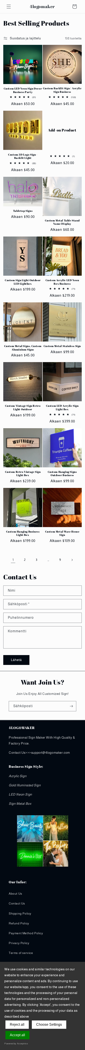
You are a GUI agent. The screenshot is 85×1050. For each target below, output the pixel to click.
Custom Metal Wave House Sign (62, 533)
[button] (9, 6)
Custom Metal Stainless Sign (62, 346)
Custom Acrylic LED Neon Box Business (62, 282)
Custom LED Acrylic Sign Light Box (62, 407)
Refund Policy (19, 923)
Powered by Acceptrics (16, 1043)
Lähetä (16, 660)
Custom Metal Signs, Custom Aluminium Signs (23, 347)
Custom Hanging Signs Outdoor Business (62, 473)
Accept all (17, 1035)
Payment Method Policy (26, 933)
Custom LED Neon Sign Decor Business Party (23, 90)
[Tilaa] (71, 706)
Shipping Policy (20, 913)
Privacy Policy (19, 943)
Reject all (17, 1024)
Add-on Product (62, 130)
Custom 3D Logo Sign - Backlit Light (22, 156)
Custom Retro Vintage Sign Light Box (23, 473)
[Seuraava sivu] (72, 560)
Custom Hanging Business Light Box (23, 533)
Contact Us (17, 903)
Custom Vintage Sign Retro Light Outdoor (23, 407)
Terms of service (21, 953)
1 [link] (13, 560)
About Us (15, 893)
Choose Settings (49, 1024)
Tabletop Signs (22, 210)
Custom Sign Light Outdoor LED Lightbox (23, 282)
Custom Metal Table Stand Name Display (62, 222)
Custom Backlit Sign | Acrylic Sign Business (62, 90)
